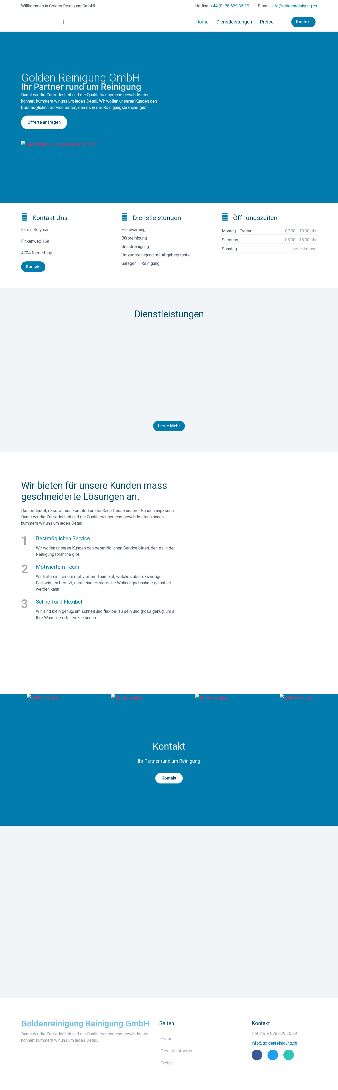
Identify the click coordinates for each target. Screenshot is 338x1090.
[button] (6, 697)
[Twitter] (272, 1055)
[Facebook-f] (257, 1055)
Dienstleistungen (234, 22)
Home (202, 22)
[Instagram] (288, 1055)
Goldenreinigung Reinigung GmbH (85, 1024)
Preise (267, 22)
